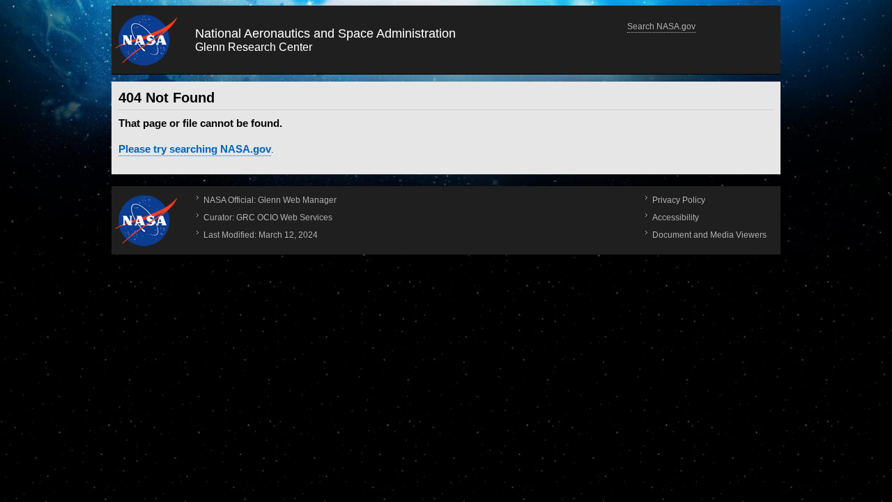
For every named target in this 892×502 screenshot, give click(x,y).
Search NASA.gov (661, 26)
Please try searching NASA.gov (194, 149)
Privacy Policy (678, 200)
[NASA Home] (146, 220)
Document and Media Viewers (709, 235)
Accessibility (675, 217)
